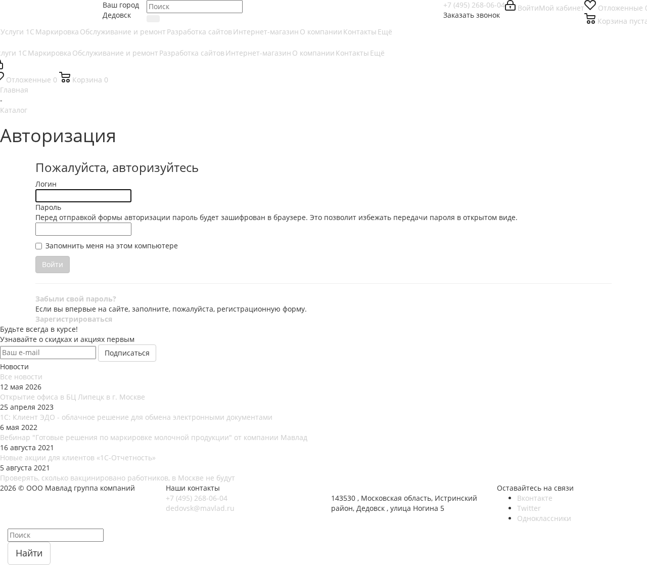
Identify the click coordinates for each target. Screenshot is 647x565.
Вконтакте (534, 498)
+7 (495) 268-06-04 (474, 5)
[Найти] (153, 18)
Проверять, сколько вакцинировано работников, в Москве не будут (117, 478)
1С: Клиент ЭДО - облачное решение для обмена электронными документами (136, 417)
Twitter (529, 508)
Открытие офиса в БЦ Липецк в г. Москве (72, 397)
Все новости (21, 376)
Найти (29, 553)
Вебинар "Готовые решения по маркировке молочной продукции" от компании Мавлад (153, 437)
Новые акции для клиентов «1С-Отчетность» (78, 457)
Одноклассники (544, 518)
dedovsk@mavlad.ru (200, 508)
